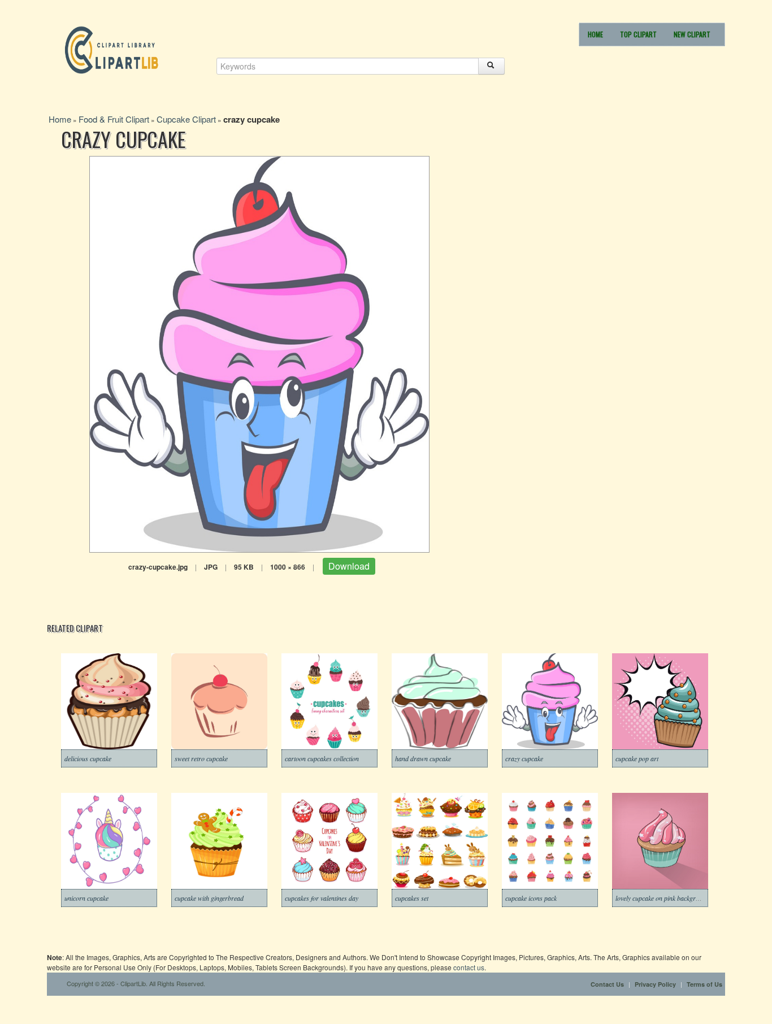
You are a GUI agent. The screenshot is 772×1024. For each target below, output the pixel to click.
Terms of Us (704, 984)
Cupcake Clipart (186, 119)
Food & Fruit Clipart (114, 119)
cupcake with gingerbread (209, 897)
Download (349, 565)
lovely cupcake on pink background (662, 897)
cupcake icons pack (531, 897)
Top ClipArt (638, 34)
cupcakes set (411, 897)
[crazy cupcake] (259, 353)
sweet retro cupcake (201, 758)
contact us (468, 967)
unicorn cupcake (86, 897)
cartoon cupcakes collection (322, 758)
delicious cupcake (87, 758)
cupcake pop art (636, 758)
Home (595, 34)
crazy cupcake (524, 758)
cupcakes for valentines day (321, 897)
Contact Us (607, 984)
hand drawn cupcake (423, 758)
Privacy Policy (655, 984)
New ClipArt (692, 34)
